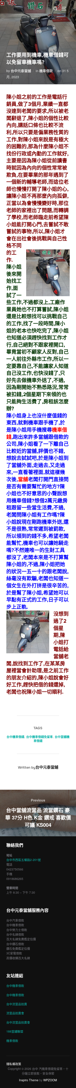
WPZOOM (50, 1080)
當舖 (23, 479)
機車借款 (46, 70)
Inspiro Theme (28, 1080)
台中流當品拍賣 (16, 1004)
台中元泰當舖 (21, 70)
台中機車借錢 (15, 737)
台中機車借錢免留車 (39, 737)
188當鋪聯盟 (14, 1031)
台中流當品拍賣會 (18, 1022)
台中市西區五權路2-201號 (23, 860)
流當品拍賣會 (15, 1013)
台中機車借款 (15, 985)
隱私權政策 (13, 1064)
